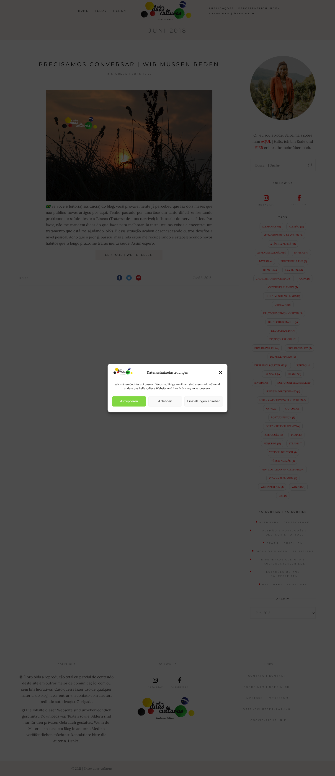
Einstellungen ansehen (203, 401)
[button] (220, 372)
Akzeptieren (129, 401)
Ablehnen (165, 401)
